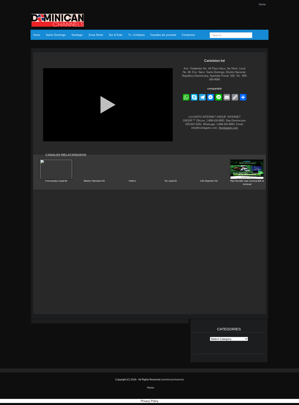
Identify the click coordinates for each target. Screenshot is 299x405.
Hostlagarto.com (228, 127)
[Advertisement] (149, 252)
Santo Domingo (56, 34)
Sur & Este (115, 34)
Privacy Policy (149, 401)
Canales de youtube (163, 34)
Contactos (188, 34)
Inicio (36, 34)
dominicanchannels (173, 379)
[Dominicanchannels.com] (58, 21)
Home (262, 4)
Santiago (77, 34)
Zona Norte (95, 34)
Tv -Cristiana (136, 34)
